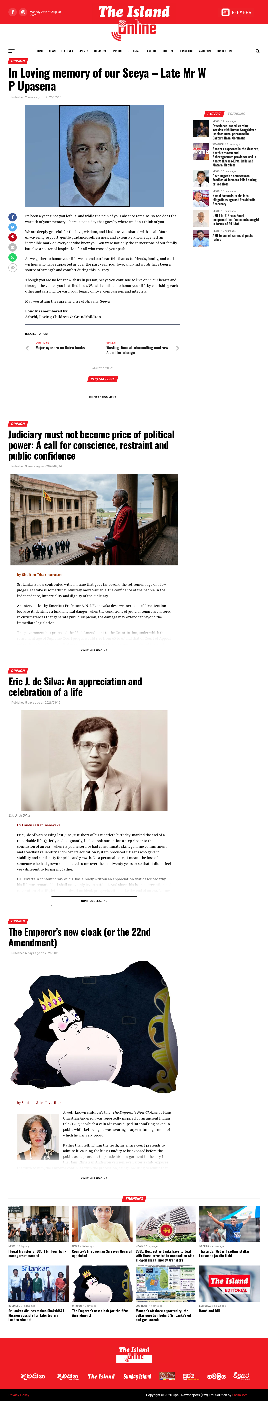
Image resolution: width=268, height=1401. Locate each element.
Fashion (151, 51)
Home (39, 51)
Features (67, 51)
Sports (83, 51)
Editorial (134, 51)
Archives (205, 51)
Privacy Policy (18, 1395)
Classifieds (186, 51)
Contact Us (224, 51)
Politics (167, 51)
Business (100, 51)
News (52, 51)
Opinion (117, 51)
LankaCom (239, 1395)
